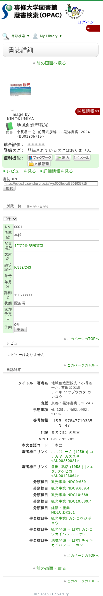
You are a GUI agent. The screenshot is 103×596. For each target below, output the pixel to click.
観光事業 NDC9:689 (68, 482)
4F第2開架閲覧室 (29, 246)
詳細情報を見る (58, 171)
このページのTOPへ (83, 339)
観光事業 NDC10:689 (69, 495)
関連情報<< (89, 111)
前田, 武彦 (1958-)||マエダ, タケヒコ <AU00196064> (72, 471)
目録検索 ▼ (20, 36)
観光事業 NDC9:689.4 (70, 488)
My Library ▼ (50, 36)
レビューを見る (21, 171)
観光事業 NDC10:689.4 (71, 501)
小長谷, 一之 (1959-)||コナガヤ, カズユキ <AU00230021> (72, 456)
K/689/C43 (22, 267)
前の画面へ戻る (51, 63)
